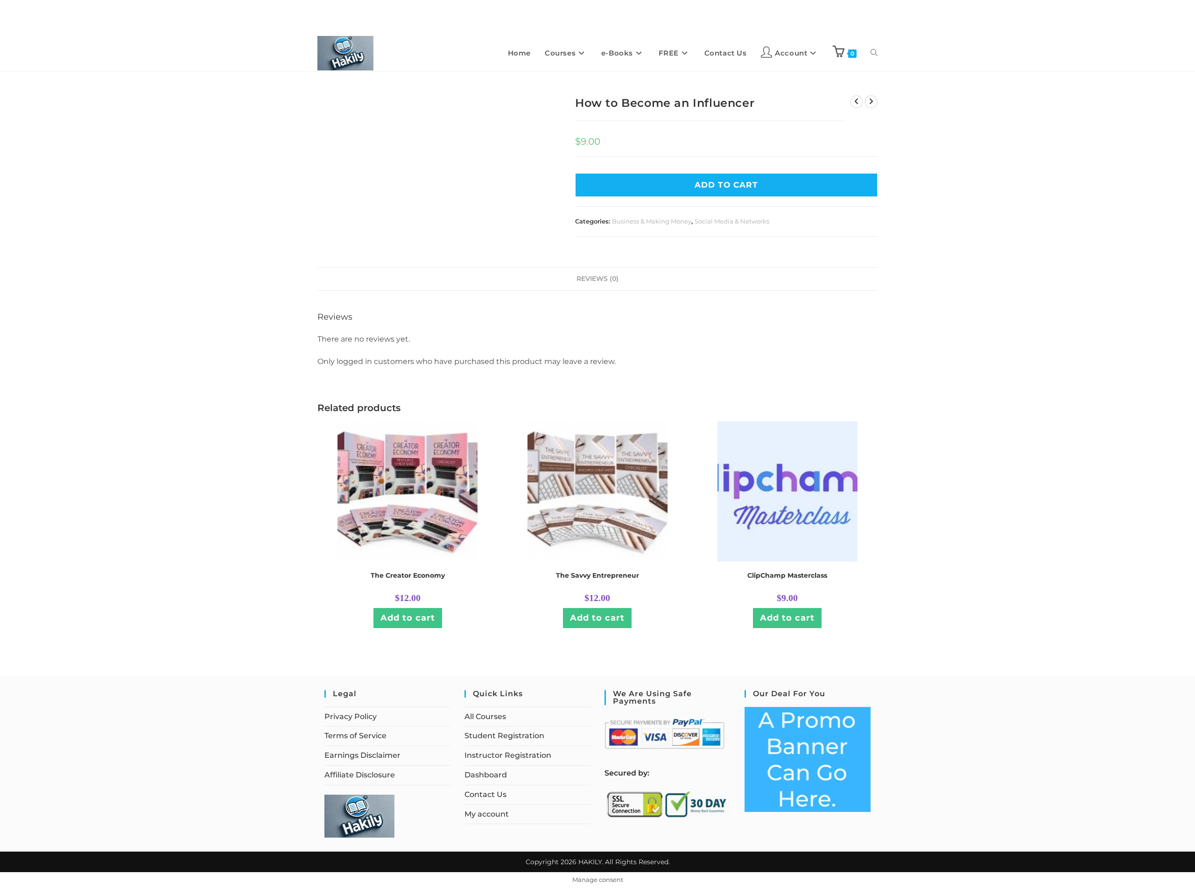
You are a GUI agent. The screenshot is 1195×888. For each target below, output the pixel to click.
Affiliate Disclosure (359, 774)
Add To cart (726, 184)
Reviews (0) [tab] (597, 278)
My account (486, 814)
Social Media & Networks (732, 221)
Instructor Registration (507, 755)
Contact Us (485, 794)
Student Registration (504, 735)
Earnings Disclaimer (362, 755)
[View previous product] (856, 101)
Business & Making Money (651, 221)
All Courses (485, 716)
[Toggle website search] (874, 53)
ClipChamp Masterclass (787, 575)
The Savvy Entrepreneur (597, 575)
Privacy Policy (350, 716)
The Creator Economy (408, 575)
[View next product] (871, 101)
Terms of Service (355, 735)
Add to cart (407, 618)
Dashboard (485, 774)
